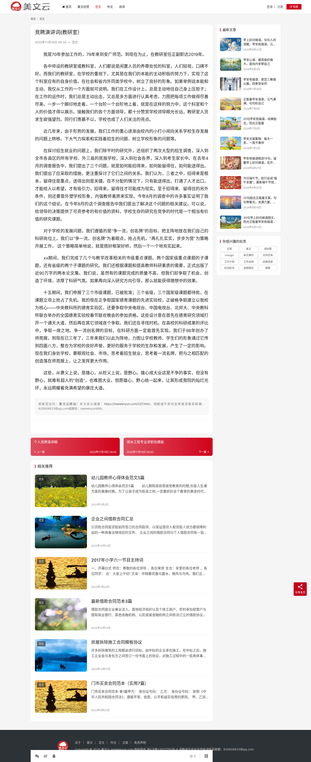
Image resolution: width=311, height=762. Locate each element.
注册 (280, 6)
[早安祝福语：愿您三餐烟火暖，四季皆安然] (230, 84)
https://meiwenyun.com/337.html (127, 404)
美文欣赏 (83, 6)
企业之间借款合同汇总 (112, 519)
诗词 (122, 6)
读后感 (268, 248)
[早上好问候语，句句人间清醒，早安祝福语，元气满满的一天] (230, 44)
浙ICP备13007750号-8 (163, 749)
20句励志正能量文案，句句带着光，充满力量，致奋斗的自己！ (260, 202)
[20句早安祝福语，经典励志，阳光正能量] (230, 123)
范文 (98, 6)
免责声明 (140, 742)
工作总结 (249, 261)
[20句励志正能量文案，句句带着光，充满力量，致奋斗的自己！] (230, 202)
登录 (270, 6)
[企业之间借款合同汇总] (61, 532)
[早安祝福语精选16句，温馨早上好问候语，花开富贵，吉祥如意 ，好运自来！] (230, 163)
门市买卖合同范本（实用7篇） (120, 683)
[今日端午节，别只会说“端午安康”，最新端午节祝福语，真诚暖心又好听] (230, 182)
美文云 (105, 749)
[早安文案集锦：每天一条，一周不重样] (230, 143)
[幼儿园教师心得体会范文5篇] (61, 491)
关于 (78, 742)
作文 (110, 6)
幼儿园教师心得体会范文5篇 (117, 477)
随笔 (267, 268)
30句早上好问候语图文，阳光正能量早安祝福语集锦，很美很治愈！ (260, 222)
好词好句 (229, 268)
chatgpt (229, 255)
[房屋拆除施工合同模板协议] (61, 655)
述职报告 (249, 268)
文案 (229, 248)
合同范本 (268, 255)
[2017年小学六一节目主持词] (61, 573)
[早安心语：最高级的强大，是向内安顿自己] (230, 64)
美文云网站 (67, 404)
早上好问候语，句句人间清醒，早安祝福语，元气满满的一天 (259, 44)
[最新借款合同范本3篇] (61, 614)
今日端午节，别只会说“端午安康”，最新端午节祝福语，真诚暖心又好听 (260, 182)
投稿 (295, 6)
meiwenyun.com (122, 749)
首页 (69, 6)
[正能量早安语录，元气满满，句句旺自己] (230, 103)
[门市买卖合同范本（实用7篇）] (61, 696)
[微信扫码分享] (38, 756)
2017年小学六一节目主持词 (117, 560)
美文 (248, 248)
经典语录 (268, 261)
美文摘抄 (249, 255)
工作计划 (229, 261)
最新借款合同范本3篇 (111, 601)
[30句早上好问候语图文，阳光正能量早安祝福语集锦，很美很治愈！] (230, 222)
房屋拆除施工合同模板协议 (116, 642)
